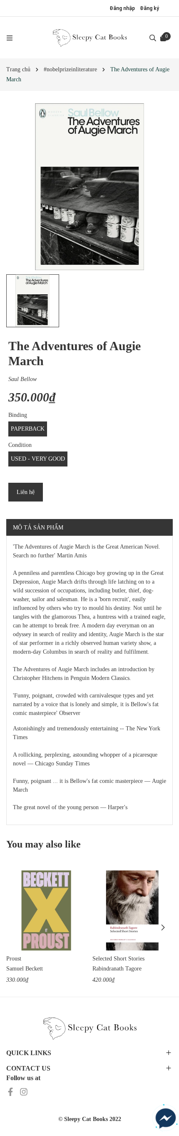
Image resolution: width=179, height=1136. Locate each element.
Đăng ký (149, 8)
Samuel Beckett (24, 968)
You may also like (43, 844)
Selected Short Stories (118, 958)
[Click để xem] (89, 186)
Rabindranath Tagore (117, 968)
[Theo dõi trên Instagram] (24, 1091)
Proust (13, 958)
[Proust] (46, 910)
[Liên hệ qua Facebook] (165, 1118)
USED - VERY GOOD (38, 459)
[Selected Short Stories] (132, 910)
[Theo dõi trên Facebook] (11, 1091)
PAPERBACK (28, 429)
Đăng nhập (122, 8)
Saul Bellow (22, 379)
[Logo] (89, 37)
